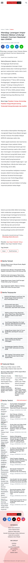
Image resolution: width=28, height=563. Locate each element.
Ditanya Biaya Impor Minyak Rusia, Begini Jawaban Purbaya (13, 265)
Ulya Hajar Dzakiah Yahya (14, 242)
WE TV (14, 550)
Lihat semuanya (21, 400)
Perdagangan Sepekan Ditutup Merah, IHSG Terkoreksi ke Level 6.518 (14, 348)
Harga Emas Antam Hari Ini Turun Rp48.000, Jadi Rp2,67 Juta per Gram (15, 332)
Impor (4, 251)
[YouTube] (19, 519)
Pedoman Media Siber (14, 531)
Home (2, 29)
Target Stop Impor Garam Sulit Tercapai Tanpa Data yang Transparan (12, 281)
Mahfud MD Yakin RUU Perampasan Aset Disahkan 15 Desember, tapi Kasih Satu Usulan (15, 306)
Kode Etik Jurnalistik (14, 535)
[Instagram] (23, 519)
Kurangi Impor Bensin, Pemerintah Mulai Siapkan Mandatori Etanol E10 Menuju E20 (13, 270)
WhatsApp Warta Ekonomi (10, 237)
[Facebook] (3, 47)
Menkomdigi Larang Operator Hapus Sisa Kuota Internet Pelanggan (14, 340)
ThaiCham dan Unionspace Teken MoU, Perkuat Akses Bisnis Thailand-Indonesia (13, 275)
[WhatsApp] (12, 47)
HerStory (14, 543)
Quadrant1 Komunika (14, 547)
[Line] (21, 47)
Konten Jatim (14, 552)
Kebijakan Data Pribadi (14, 536)
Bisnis (12, 29)
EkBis (7, 29)
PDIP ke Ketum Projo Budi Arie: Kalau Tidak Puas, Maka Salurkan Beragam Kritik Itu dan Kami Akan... (15, 315)
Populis (14, 545)
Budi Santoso (13, 251)
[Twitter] (7, 47)
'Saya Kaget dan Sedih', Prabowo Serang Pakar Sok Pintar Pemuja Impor (12, 286)
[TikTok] (14, 519)
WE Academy (14, 548)
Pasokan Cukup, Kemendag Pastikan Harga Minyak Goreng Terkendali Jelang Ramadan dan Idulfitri (14, 103)
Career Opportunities (14, 529)
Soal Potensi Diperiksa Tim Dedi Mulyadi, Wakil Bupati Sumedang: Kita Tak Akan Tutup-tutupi (15, 323)
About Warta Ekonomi (14, 527)
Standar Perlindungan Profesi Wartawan (14, 533)
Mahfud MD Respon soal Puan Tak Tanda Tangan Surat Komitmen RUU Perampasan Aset (14, 298)
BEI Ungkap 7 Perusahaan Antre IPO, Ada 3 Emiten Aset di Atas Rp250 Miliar (14, 356)
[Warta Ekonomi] (14, 2)
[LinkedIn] (17, 47)
